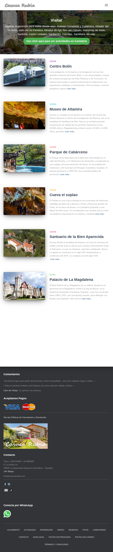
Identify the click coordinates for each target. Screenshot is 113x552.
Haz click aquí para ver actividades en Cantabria (56, 41)
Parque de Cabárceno (68, 152)
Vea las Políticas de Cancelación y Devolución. (25, 417)
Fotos (85, 530)
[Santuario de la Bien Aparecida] (24, 243)
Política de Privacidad (60, 537)
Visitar (53, 61)
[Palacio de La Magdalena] (24, 286)
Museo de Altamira (66, 109)
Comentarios (99, 530)
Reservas (73, 530)
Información (46, 530)
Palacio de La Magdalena (71, 279)
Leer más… (72, 88)
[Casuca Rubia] (21, 5)
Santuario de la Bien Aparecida (77, 237)
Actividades (30, 530)
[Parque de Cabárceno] (24, 158)
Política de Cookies (84, 537)
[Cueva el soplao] (24, 201)
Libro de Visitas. (11, 390)
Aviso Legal (38, 537)
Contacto (24, 537)
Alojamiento (13, 530)
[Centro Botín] (24, 72)
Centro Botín (61, 66)
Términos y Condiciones (56, 544)
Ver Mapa (8, 471)
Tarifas (60, 530)
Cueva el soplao (64, 195)
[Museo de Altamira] (24, 115)
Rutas (52, 275)
